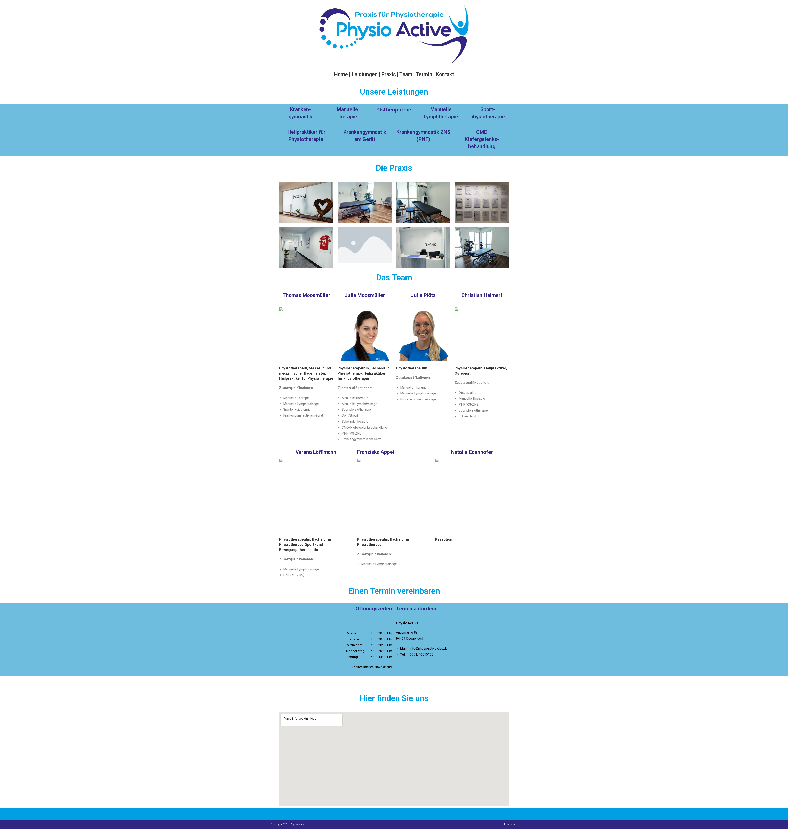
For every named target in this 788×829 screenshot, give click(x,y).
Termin (424, 74)
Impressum (510, 824)
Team (405, 74)
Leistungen (365, 74)
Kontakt (445, 74)
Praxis (388, 74)
